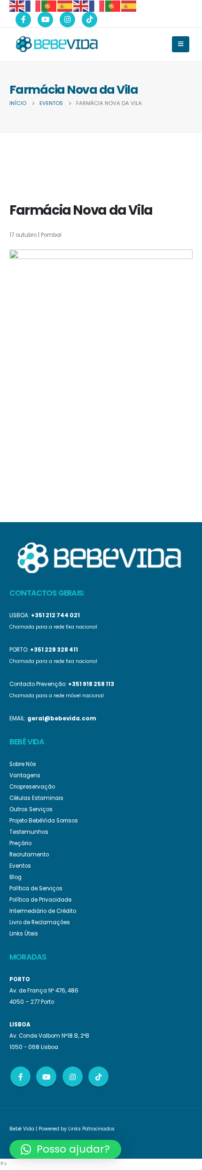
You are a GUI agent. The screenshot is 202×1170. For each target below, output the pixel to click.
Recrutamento (29, 854)
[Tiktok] (89, 19)
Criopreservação (32, 787)
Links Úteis (23, 933)
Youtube (46, 1076)
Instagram (72, 1076)
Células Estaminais (36, 798)
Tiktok (98, 1076)
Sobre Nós (22, 764)
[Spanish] (65, 5)
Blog (15, 877)
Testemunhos (28, 832)
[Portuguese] (49, 5)
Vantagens (24, 775)
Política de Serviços (35, 888)
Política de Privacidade (40, 900)
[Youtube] (45, 19)
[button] (65, 1149)
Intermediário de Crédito (42, 911)
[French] (33, 5)
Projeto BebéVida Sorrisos (43, 820)
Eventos (20, 866)
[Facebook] (23, 19)
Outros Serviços (31, 809)
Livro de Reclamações (39, 922)
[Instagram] (67, 19)
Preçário (20, 843)
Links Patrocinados (91, 1128)
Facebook (20, 1076)
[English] (17, 5)
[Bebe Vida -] (56, 44)
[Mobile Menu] (180, 44)
